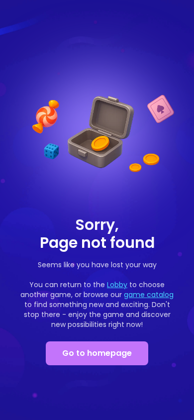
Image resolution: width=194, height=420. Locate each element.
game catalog (149, 295)
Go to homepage (97, 353)
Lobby (117, 285)
